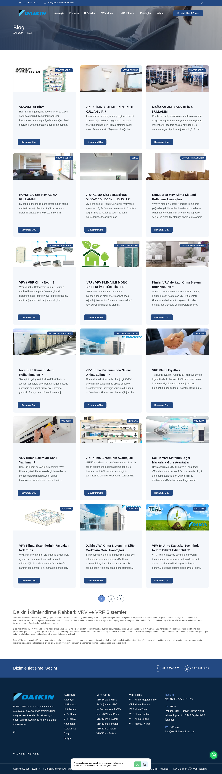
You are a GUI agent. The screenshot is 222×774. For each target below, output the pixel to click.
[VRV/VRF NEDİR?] (44, 83)
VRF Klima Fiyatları (166, 370)
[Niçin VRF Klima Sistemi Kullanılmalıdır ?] (44, 346)
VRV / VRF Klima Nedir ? (36, 282)
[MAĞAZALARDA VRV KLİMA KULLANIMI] (177, 83)
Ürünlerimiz (70, 709)
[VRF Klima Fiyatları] (177, 346)
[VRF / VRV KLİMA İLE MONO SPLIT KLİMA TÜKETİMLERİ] (111, 258)
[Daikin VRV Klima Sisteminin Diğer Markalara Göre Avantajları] (111, 521)
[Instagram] (202, 3)
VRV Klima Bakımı (106, 733)
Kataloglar (69, 724)
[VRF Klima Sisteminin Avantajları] (111, 434)
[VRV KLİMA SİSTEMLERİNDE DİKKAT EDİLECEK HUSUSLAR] (111, 170)
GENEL (135, 158)
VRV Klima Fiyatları (107, 719)
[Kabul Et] (137, 764)
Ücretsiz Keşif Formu (188, 13)
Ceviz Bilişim (180, 769)
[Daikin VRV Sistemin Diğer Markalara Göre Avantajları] (177, 434)
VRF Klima (199, 333)
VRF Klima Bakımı (139, 719)
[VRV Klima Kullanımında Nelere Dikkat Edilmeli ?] (111, 346)
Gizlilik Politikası (160, 769)
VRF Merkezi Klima (139, 724)
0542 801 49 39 (200, 668)
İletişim (67, 738)
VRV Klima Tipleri (106, 728)
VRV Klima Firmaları (108, 724)
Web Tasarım (200, 769)
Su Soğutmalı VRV (107, 704)
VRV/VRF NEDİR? (63, 70)
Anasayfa (18, 33)
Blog (66, 733)
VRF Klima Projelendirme (143, 699)
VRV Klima (66, 421)
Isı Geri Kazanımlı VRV (109, 709)
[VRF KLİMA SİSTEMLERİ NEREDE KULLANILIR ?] (111, 83)
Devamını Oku (28, 142)
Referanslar (70, 728)
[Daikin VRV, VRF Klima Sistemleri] (33, 13)
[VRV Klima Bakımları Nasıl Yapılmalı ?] (44, 434)
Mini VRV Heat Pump (108, 714)
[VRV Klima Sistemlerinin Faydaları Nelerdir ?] (44, 521)
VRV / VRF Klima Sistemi (193, 158)
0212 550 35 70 (30, 2)
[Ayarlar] (144, 764)
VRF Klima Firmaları (140, 704)
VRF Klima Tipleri (138, 709)
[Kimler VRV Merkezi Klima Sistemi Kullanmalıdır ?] (177, 258)
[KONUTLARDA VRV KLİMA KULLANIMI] (44, 170)
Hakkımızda (70, 704)
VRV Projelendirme (107, 699)
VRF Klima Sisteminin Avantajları (109, 458)
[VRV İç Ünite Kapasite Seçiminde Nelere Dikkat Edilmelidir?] (177, 521)
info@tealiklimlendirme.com (60, 2)
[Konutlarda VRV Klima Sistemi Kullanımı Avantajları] (177, 170)
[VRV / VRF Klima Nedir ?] (44, 258)
